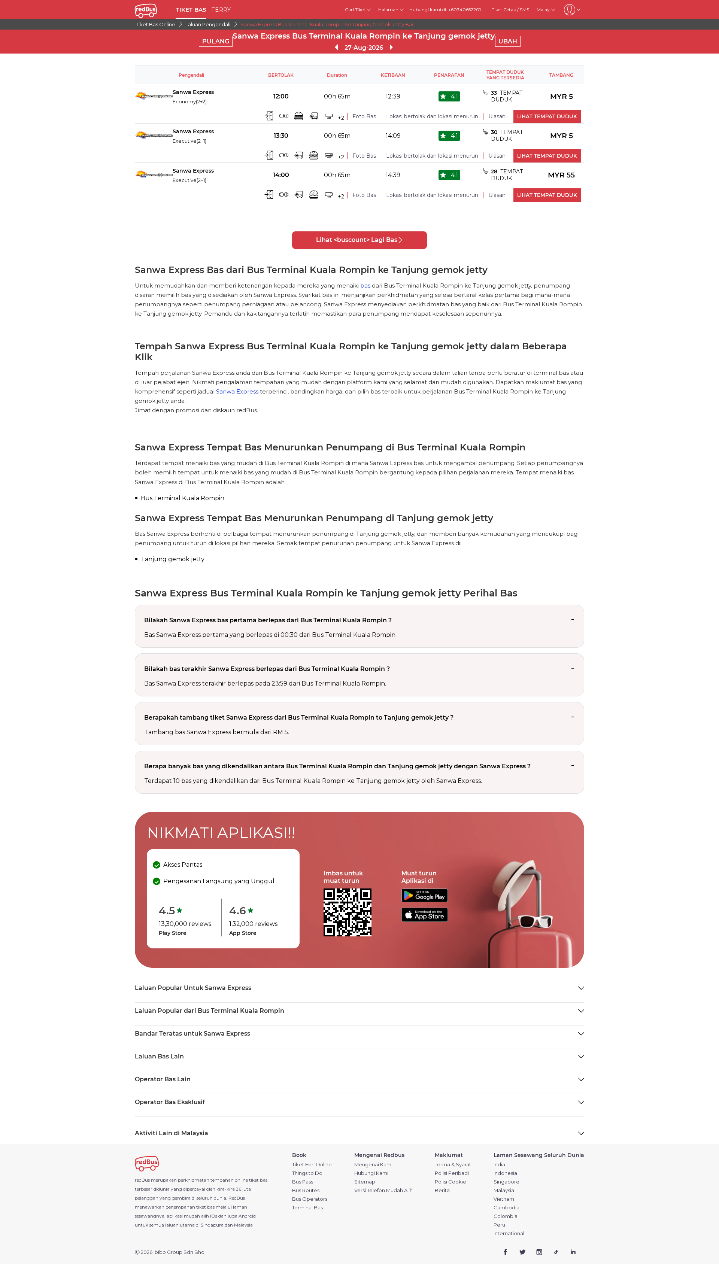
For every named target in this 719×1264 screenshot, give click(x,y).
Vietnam (504, 1199)
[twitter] (522, 1252)
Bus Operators (309, 1199)
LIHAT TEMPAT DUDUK (547, 116)
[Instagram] (539, 1252)
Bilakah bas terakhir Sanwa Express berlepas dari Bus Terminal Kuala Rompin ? (267, 668)
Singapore (506, 1181)
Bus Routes (305, 1190)
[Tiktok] (555, 1252)
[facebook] (505, 1252)
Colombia (506, 1216)
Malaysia (504, 1190)
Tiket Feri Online (312, 1164)
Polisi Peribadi (452, 1173)
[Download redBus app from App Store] (424, 919)
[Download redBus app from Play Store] (424, 900)
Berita (442, 1190)
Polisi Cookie (450, 1181)
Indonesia (505, 1173)
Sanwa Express (237, 391)
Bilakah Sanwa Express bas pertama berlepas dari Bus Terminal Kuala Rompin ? (268, 620)
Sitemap (364, 1181)
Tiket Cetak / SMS (510, 9)
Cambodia (506, 1207)
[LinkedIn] (572, 1252)
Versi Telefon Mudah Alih (383, 1190)
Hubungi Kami (371, 1173)
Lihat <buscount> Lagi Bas (356, 239)
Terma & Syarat (453, 1164)
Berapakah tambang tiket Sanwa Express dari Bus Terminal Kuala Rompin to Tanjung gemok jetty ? (298, 717)
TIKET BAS (191, 9)
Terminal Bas (307, 1207)
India (499, 1164)
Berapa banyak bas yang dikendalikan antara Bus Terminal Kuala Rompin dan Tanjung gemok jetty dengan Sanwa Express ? (337, 766)
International (509, 1233)
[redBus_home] (152, 9)
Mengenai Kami (373, 1164)
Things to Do (307, 1173)
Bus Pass (302, 1181)
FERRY (221, 9)
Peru (499, 1224)
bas (365, 285)
